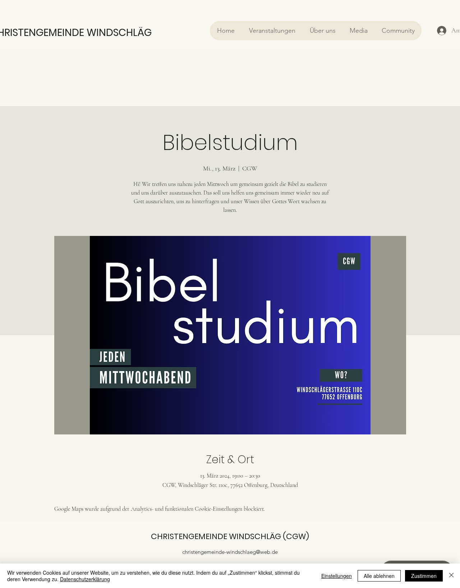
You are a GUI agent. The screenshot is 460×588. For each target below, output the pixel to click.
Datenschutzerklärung (85, 579)
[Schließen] (451, 575)
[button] (272, 30)
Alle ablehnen (379, 575)
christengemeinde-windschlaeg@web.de (230, 551)
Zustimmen (424, 575)
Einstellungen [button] (336, 575)
